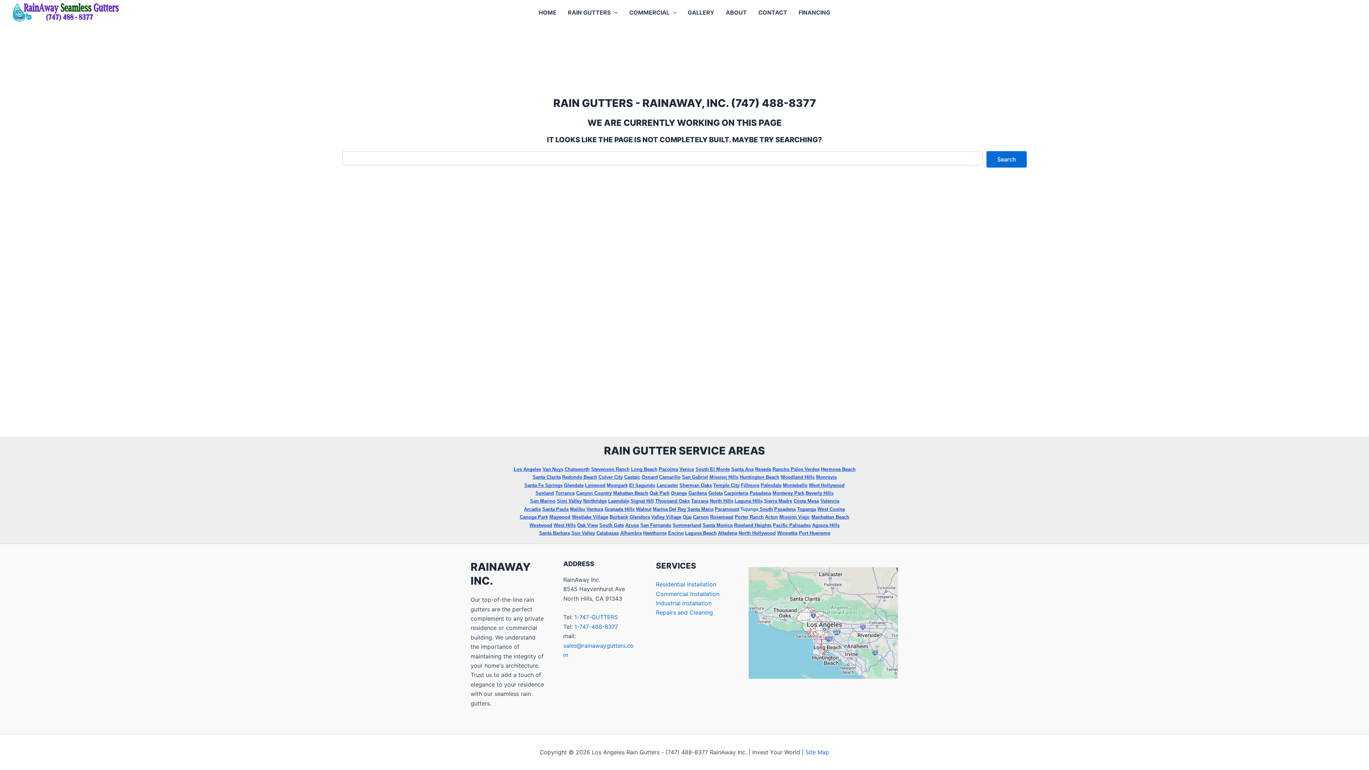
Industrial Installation (684, 603)
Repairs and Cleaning (684, 612)
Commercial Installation (687, 593)
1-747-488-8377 (596, 626)
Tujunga (749, 509)
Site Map (817, 752)
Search (1006, 159)
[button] (614, 12)
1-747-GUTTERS (596, 617)
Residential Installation (686, 584)
